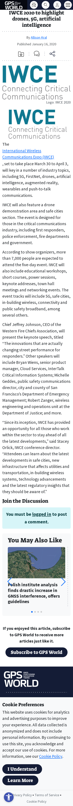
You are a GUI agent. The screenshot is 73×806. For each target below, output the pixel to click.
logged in (41, 514)
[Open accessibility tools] (9, 797)
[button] (63, 581)
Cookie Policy (50, 756)
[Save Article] (21, 54)
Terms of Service (47, 795)
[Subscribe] (34, 5)
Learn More (20, 780)
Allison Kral (39, 37)
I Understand (22, 769)
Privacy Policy (22, 795)
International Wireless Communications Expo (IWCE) (28, 154)
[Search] (45, 5)
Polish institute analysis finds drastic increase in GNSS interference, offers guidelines (34, 593)
